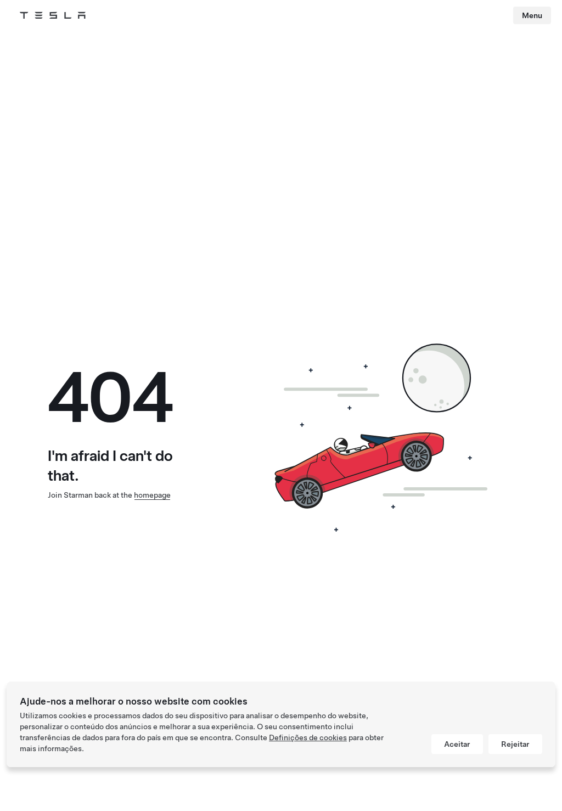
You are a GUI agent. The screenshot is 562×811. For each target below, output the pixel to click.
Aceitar (457, 744)
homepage (152, 495)
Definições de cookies (308, 737)
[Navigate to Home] (52, 15)
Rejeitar (515, 744)
